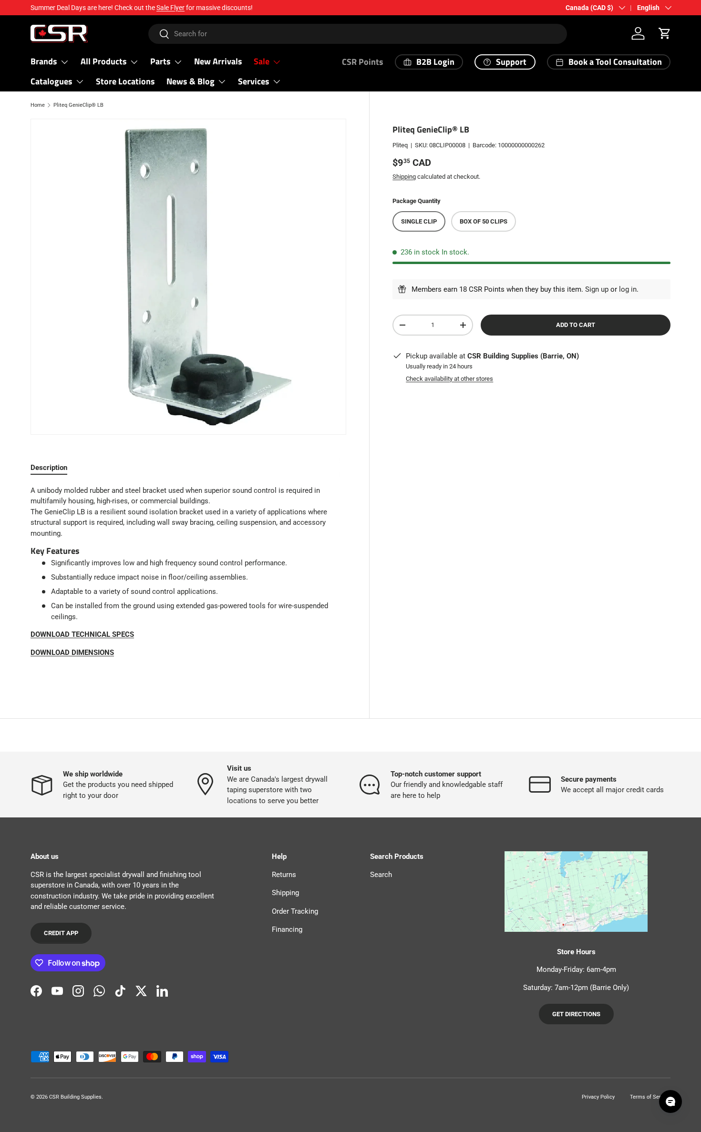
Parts (160, 61)
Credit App (61, 933)
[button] (664, 33)
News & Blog (190, 81)
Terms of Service (650, 1097)
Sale (261, 61)
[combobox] (357, 34)
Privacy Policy (598, 1097)
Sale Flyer (170, 7)
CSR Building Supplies (75, 1097)
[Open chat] (670, 1101)
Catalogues (51, 81)
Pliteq (400, 145)
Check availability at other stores (449, 378)
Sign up (596, 289)
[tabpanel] (188, 580)
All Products (104, 61)
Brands (44, 61)
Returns (284, 874)
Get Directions (576, 1014)
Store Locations (125, 81)
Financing (287, 929)
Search (381, 874)
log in (628, 289)
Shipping (404, 176)
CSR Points (362, 61)
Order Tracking (295, 911)
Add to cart (575, 324)
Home (38, 105)
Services (253, 81)
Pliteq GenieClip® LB (78, 105)
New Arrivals (218, 61)
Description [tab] (49, 467)
